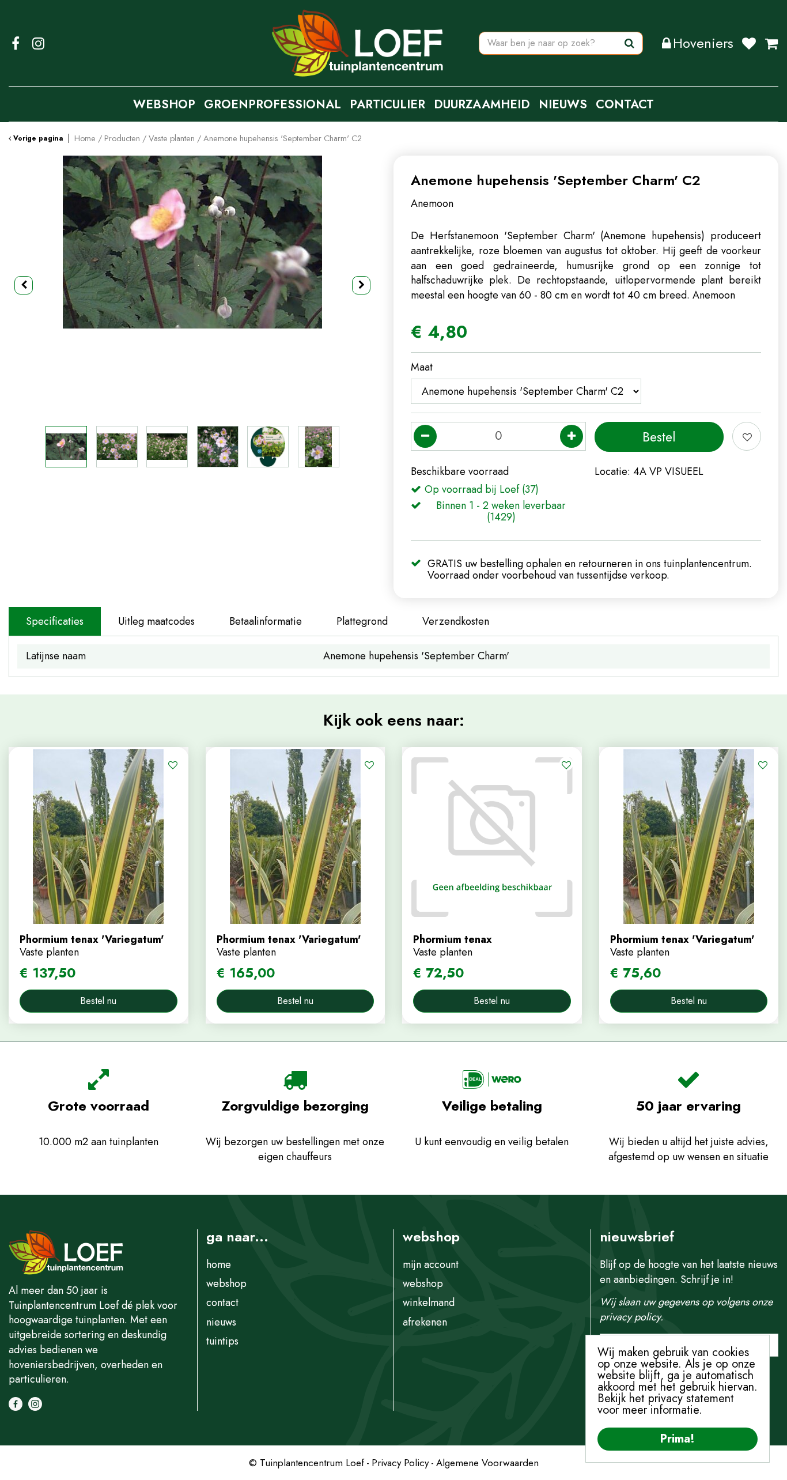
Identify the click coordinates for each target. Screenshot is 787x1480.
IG (38, 43)
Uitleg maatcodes (156, 621)
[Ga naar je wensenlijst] (753, 43)
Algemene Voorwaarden (487, 1463)
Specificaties (55, 621)
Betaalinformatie (265, 621)
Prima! (677, 1438)
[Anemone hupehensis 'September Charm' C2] (192, 285)
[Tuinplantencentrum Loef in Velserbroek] (357, 43)
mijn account (431, 1264)
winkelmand (429, 1302)
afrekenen (425, 1322)
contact (222, 1302)
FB (15, 43)
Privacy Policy (400, 1463)
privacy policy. (631, 1316)
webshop (226, 1283)
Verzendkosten (455, 621)
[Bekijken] (771, 43)
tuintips (222, 1341)
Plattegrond (362, 621)
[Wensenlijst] (749, 43)
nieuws (221, 1322)
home (218, 1264)
